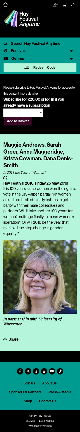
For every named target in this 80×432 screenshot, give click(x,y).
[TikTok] (60, 369)
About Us (49, 383)
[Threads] (36, 369)
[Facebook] (20, 369)
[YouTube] (52, 369)
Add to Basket (18, 121)
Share (13, 339)
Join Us (29, 383)
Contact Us (47, 401)
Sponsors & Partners (25, 392)
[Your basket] (65, 5)
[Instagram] (44, 369)
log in (49, 99)
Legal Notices (46, 420)
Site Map (31, 420)
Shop (28, 401)
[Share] (73, 5)
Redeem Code (44, 67)
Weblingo (46, 426)
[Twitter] (28, 369)
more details (28, 93)
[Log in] (56, 5)
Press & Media (60, 392)
